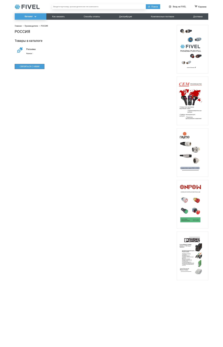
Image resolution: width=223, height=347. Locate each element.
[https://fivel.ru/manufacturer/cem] (192, 101)
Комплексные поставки (162, 16)
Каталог (29, 16)
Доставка (197, 16)
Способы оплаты (92, 16)
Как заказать (58, 16)
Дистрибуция (125, 16)
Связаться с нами (29, 66)
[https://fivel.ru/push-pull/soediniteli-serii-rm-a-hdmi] (192, 152)
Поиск (154, 6)
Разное (29, 53)
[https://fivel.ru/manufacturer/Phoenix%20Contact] (192, 256)
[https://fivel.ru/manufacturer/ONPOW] (192, 204)
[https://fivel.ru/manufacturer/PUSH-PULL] (192, 49)
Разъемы (31, 49)
